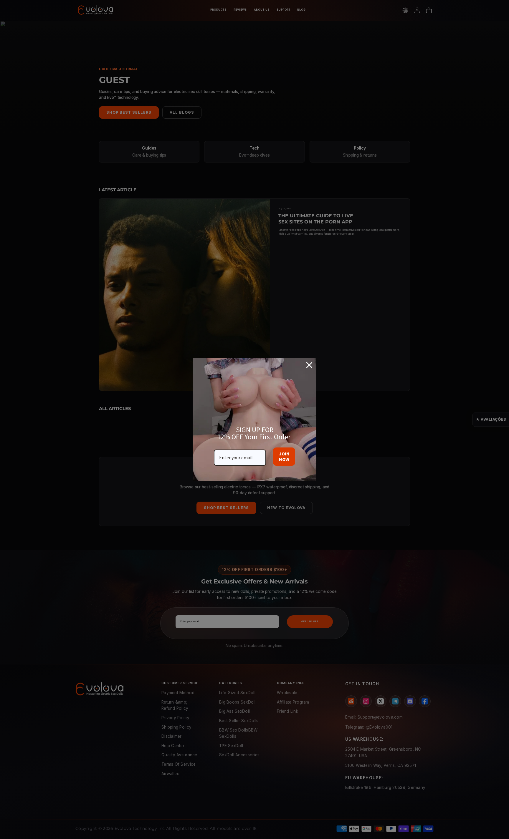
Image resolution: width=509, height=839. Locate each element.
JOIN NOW (284, 456)
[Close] (309, 365)
